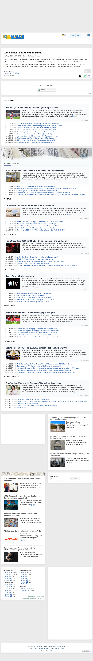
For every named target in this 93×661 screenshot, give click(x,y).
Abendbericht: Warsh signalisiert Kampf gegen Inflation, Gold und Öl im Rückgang (44, 370)
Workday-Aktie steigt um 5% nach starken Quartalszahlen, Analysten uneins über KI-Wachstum (48, 368)
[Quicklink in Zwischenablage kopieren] (86, 71)
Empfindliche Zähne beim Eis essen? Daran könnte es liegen (34, 383)
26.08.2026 (8, 576)
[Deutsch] (63, 35)
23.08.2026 (8, 585)
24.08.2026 (8, 580)
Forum (36, 648)
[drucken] (89, 71)
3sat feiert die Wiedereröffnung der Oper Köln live (33, 302)
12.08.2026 (24, 580)
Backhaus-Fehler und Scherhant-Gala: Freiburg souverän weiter (38, 337)
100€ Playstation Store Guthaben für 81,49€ (31, 295)
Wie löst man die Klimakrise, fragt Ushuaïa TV (22, 531)
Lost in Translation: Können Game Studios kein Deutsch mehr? (37, 257)
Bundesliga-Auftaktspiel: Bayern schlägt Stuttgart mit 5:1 (32, 107)
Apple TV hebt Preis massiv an (20, 276)
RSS (62, 648)
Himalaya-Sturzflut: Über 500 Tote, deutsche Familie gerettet (36, 128)
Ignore (37, 598)
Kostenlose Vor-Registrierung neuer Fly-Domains (33, 399)
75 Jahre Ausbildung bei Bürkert (27, 403)
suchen (75, 479)
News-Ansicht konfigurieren (36, 596)
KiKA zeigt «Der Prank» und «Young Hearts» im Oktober (35, 299)
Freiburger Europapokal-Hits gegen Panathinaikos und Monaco (38, 331)
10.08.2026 (24, 584)
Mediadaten (52, 646)
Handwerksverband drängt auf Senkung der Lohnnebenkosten (68, 437)
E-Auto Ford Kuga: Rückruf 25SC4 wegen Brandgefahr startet (37, 405)
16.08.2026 (24, 572)
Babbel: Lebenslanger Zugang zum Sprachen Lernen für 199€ (37, 226)
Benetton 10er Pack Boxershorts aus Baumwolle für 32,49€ (36, 186)
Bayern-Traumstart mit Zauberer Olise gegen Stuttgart (30, 312)
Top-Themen (9, 101)
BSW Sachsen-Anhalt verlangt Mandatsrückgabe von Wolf (36, 140)
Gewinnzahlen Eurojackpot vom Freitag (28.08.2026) (34, 134)
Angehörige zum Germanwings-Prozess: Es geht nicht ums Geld (68, 418)
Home (31, 648)
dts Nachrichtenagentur (35, 56)
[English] (65, 35)
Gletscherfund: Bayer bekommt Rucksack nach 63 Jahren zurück (38, 335)
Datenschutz (39, 646)
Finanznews (9, 341)
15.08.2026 (24, 574)
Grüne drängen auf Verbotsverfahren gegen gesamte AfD (35, 142)
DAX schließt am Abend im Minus (23, 52)
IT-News (7, 199)
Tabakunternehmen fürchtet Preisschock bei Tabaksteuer (35, 138)
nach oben (85, 651)
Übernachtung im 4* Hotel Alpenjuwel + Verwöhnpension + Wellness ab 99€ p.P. (43, 193)
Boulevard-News (11, 164)
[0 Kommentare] (9, 75)
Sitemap (31, 646)
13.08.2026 (24, 578)
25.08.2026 (8, 578)
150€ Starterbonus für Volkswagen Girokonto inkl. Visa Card (36, 228)
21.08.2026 (8, 588)
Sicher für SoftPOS (23, 407)
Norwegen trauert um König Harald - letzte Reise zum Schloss (37, 136)
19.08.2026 (8, 592)
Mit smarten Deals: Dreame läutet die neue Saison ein (30, 205)
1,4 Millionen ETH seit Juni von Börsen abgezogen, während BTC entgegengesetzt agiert (46, 372)
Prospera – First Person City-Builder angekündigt (33, 263)
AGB (45, 646)
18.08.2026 (8, 594)
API (59, 648)
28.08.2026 (8, 572)
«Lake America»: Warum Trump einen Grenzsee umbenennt (23, 479)
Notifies (42, 598)
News (41, 648)
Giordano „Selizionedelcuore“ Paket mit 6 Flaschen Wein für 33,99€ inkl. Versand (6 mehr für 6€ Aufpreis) (51, 195)
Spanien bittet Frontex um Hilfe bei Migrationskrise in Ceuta (36, 130)
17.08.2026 (8, 596)
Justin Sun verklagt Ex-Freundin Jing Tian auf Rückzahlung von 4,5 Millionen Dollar (44, 364)
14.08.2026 (24, 576)
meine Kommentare (28, 598)
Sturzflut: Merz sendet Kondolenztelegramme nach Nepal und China (39, 126)
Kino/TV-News (10, 269)
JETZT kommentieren (47, 90)
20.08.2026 (8, 590)
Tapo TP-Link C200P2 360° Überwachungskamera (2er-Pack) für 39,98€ (41, 230)
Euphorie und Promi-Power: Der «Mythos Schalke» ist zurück (37, 333)
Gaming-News (10, 234)
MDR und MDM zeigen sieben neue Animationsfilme (34, 297)
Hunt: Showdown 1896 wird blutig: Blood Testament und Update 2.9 (37, 240)
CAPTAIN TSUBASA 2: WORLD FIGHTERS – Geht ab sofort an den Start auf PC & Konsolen (47, 265)
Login (72, 35)
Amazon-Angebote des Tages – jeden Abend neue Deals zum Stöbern (40, 222)
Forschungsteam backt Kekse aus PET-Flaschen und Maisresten (35, 170)
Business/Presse (11, 376)
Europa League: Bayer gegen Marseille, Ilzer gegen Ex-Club (37, 329)
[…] (73, 116)
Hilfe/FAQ (53, 648)
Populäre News (25, 588)
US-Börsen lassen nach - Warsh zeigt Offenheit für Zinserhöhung (38, 123)
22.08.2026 (8, 586)
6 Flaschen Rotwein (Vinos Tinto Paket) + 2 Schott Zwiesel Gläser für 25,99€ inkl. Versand (46, 188)
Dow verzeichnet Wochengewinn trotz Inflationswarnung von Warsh (39, 366)
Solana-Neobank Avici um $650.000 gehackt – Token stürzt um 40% (36, 347)
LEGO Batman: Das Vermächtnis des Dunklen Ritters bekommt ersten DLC (22, 497)
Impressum (61, 646)
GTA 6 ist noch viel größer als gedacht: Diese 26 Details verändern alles (40, 261)
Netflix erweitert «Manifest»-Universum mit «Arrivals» (34, 293)
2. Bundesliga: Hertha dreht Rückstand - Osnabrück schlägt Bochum (39, 132)
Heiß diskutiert (25, 590)
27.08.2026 (8, 574)
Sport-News (9, 306)
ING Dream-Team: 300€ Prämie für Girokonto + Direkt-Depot (36, 224)
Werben (46, 648)
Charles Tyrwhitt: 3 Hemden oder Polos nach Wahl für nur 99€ (37, 190)
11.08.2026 (24, 582)
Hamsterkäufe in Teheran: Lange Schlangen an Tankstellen (69, 454)
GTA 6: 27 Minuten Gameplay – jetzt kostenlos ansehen (35, 259)
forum (89, 93)
